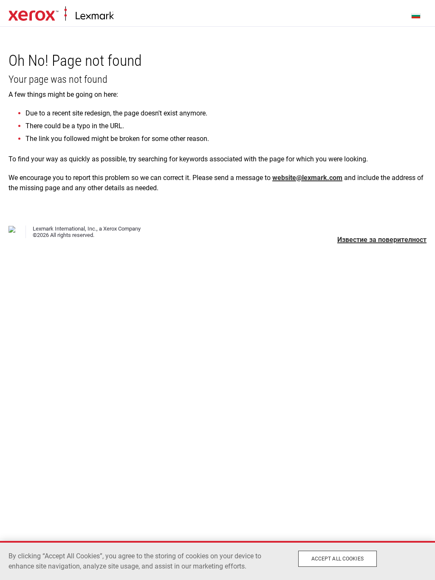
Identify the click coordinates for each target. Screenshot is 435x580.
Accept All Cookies (337, 559)
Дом (60, 14)
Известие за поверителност (382, 240)
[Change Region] (416, 15)
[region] (217, 560)
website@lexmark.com (307, 178)
